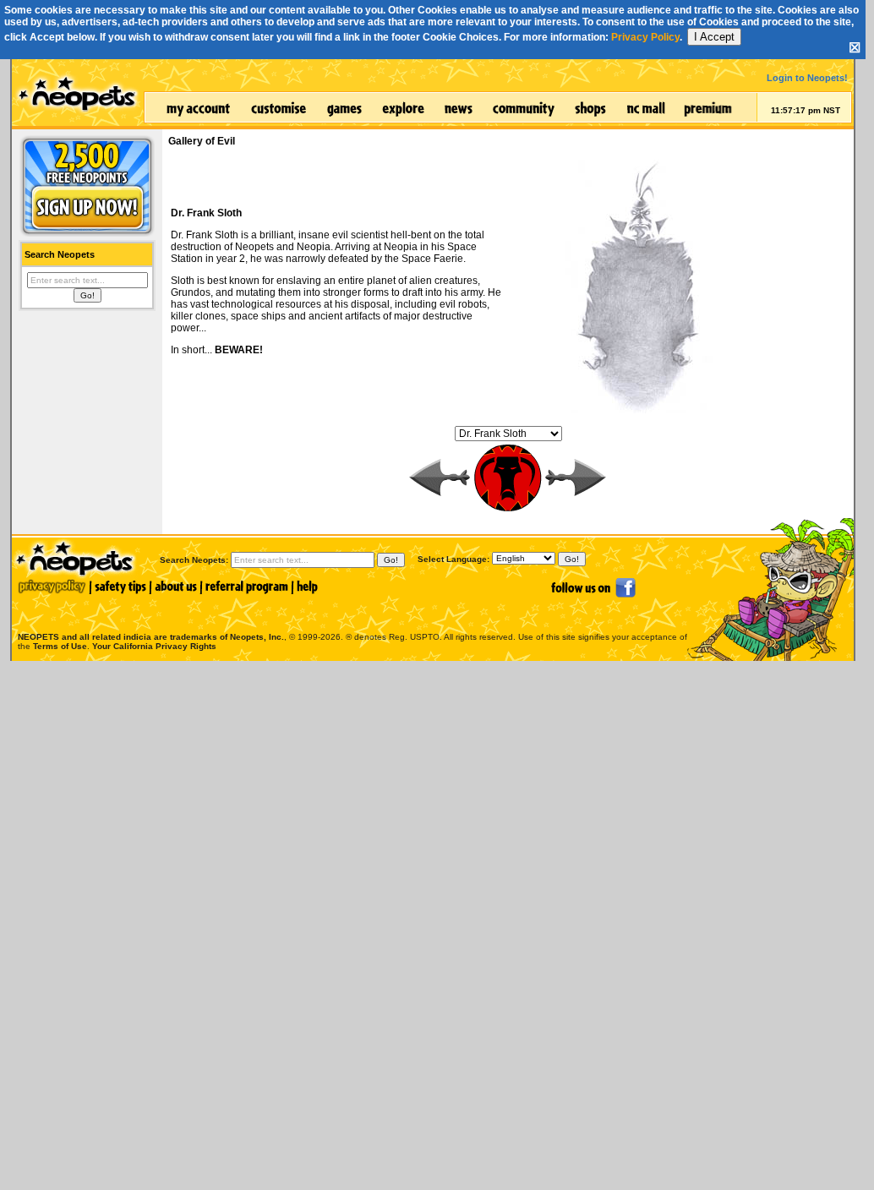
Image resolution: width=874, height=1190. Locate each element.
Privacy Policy (645, 37)
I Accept (714, 36)
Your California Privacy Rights (154, 646)
